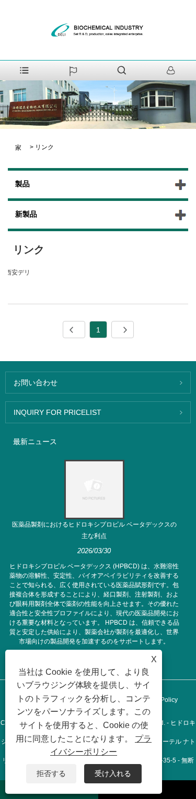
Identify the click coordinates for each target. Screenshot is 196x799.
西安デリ (17, 272)
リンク (44, 147)
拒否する (51, 773)
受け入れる (113, 773)
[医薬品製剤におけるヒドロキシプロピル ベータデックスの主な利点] (94, 489)
